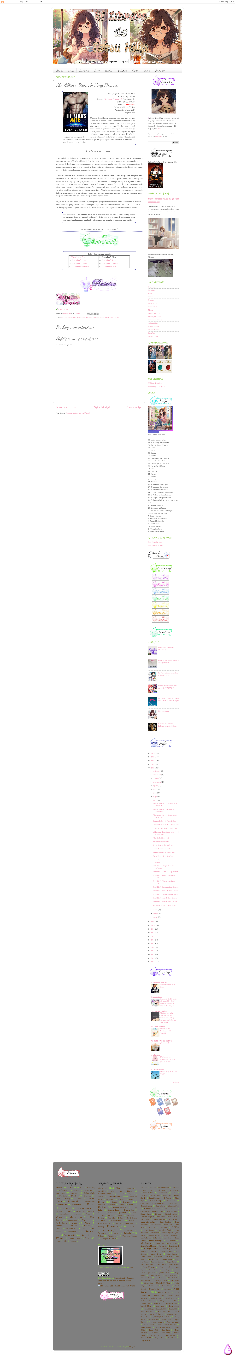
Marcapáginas (64, 1214)
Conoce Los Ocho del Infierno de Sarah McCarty (167, 724)
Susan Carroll (149, 1325)
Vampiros (112, 1235)
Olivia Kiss (163, 1292)
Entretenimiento (89, 1201)
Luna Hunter (153, 1270)
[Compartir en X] (92, 314)
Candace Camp (154, 1200)
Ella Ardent (161, 1217)
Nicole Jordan (154, 1289)
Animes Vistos (153, 323)
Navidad (101, 1218)
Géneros (147, 70)
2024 (153, 760)
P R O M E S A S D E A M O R (161, 1041)
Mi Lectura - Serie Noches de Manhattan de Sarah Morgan (168, 699)
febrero (156, 913)
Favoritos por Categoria (156, 386)
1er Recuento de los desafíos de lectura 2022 (168, 674)
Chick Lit (120, 1194)
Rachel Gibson (156, 1298)
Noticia (85, 1220)
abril (155, 800)
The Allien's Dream (79, 263)
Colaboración (87, 1190)
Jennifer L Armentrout (170, 1235)
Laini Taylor (169, 1257)
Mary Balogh (145, 1280)
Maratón (91, 1211)
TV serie (60, 1238)
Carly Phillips (145, 1203)
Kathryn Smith (151, 1248)
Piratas (131, 1221)
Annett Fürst (162, 1192)
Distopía (131, 1199)
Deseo (58, 1198)
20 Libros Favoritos (155, 383)
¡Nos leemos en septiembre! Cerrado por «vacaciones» (167, 1059)
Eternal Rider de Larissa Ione (163, 856)
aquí (159, 128)
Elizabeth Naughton (147, 1217)
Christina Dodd (173, 1206)
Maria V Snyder (160, 1278)
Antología (130, 1188)
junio (155, 793)
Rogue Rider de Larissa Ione (163, 845)
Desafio (74, 1195)
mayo (155, 796)
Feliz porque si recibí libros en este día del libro (165, 816)
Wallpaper (73, 1241)
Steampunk (130, 1230)
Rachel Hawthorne (147, 1301)
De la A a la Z (89, 1193)
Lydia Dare (151, 1273)
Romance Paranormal (113, 99)
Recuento (72, 1231)
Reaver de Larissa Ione (161, 841)
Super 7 (150, 293)
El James (158, 1214)
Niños (120, 1218)
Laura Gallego (167, 1259)
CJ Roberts (167, 1198)
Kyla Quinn (158, 1257)
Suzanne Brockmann (163, 1327)
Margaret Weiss (146, 1278)
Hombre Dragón (119, 1207)
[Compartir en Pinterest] (97, 314)
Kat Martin (162, 1246)
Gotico (121, 1205)
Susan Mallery (146, 1327)
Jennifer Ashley (154, 1235)
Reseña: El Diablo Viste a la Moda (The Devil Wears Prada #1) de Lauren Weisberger (168, 1002)
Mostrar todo (176, 1083)
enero (155, 917)
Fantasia (126, 1202)
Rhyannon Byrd (171, 1303)
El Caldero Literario (158, 1026)
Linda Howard (174, 1264)
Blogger (132, 1346)
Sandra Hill (173, 1309)
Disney (67, 1198)
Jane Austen (155, 1233)
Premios (59, 1228)
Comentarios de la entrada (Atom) (77, 413)
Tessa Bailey (165, 1333)
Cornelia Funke (157, 1211)
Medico (120, 1215)
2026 (153, 753)
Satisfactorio (69, 1235)
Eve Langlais (145, 1219)
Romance (96, 317)
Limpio (103, 1215)
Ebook (101, 1202)
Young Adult (105, 1239)
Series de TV (152, 303)
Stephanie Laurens (157, 1322)
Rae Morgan (161, 1301)
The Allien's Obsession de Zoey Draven (164, 882)
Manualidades (153, 336)
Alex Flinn (153, 1188)
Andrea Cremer (148, 1190)
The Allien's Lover (79, 260)
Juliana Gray (160, 1243)
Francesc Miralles (159, 1219)
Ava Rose (174, 1193)
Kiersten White (167, 1251)
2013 (153, 951)
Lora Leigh (165, 1267)
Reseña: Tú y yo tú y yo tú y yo (168, 1072)
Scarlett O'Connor (156, 1314)
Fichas (90, 1204)
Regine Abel (145, 1303)
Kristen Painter (171, 1254)
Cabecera (63, 1190)
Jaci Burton (150, 1230)
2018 (153, 932)
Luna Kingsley (166, 1270)
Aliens (118, 1188)
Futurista (111, 1204)
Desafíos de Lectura (155, 542)
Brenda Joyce (167, 1195)
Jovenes (122, 1212)
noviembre (157, 774)
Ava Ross (144, 1195)
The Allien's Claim (108, 266)
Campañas (76, 1190)
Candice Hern (171, 1201)
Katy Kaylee (167, 1248)
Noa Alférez (167, 1289)
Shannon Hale (172, 1314)
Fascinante (76, 1204)
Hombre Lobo (113, 1210)
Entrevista (62, 1204)
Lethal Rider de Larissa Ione (162, 849)
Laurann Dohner (157, 1262)
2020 (153, 925)
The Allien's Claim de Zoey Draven (165, 871)
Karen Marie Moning (148, 1246)
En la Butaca (152, 306)
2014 (153, 947)
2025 (153, 757)
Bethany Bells (155, 1195)
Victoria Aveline (169, 1335)
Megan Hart (148, 1283)
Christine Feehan (152, 1208)
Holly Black (168, 1225)
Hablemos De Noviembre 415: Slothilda (165, 1030)
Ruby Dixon (173, 1306)
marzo (155, 910)
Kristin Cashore (146, 1257)
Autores (135, 70)
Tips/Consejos (75, 1238)
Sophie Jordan (166, 1319)
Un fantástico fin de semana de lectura (163, 861)
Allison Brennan (163, 1188)
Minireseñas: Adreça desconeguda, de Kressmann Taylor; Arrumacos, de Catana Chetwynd (168, 1018)
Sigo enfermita (163, 711)
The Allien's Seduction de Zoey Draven (164, 876)
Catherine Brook (172, 1203)
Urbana (101, 1236)
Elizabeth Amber (171, 1214)
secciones (158, 136)
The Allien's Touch (109, 260)
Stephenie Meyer (173, 1322)
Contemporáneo (115, 1196)
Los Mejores (84, 70)
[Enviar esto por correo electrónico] (88, 314)
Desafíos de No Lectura (156, 545)
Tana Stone (166, 1330)
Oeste (103, 1220)
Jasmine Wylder (167, 1233)
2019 (153, 929)
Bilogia (129, 1191)
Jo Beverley (157, 1238)
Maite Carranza (170, 1275)
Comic (100, 1197)
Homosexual (101, 1213)
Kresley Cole (155, 1254)
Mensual (59, 1217)
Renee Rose (158, 1303)
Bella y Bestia (116, 1191)
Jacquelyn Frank (165, 1230)
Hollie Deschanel (156, 1225)
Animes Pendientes (155, 320)
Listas (68, 1211)
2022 (153, 768)
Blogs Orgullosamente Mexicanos (166, 648)
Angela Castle (160, 1190)
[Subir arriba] (228, 1349)
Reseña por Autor (154, 316)
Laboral (134, 1213)
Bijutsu (82, 1188)
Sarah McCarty (164, 1311)
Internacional (112, 1213)
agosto (155, 785)
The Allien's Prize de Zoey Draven (165, 901)
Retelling (101, 1227)
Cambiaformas (104, 1193)
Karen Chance (172, 1243)
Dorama (151, 300)
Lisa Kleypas (148, 1267)
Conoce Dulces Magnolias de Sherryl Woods (168, 661)
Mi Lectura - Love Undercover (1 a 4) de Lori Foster (166, 833)
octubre (156, 778)
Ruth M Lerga (149, 1309)
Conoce (71, 70)
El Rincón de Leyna (157, 1069)
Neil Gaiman (166, 1286)
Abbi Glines (144, 1188)
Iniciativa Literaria (84, 1208)
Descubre (151, 287)
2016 (153, 940)
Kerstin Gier (154, 1251)
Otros (74, 1222)
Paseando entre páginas (159, 1011)
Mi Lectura (122, 70)
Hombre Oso (129, 1210)
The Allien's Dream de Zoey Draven (165, 887)
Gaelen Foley (172, 1219)
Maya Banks (174, 1280)
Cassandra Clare (158, 1203)
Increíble (66, 1208)
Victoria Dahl (146, 1338)
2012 (153, 954)
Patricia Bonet (159, 1296)
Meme (88, 1214)
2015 (153, 943)
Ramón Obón (172, 1301)
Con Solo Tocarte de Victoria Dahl (165, 828)
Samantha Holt (161, 1309)
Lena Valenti (161, 1264)
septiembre (157, 782)
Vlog (65, 1241)
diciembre (157, 771)
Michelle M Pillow (163, 1283)
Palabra (87, 1223)
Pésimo (84, 1228)
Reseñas (59, 70)
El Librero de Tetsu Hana (159, 982)
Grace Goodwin (165, 1222)
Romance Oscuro (132, 1227)
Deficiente (63, 1196)
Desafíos (108, 70)
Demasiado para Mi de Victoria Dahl (166, 824)
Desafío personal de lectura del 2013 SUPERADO (167, 686)
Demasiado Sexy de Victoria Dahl (164, 821)
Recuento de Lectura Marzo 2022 (164, 905)
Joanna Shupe (167, 1238)
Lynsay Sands (163, 1272)
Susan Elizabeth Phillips (167, 1324)
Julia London (171, 1240)
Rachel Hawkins (170, 1298)
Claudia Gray (145, 1211)
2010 (153, 962)
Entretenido (71, 317)
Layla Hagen (171, 1262)
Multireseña (72, 1220)
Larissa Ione (153, 1259)
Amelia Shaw (175, 1188)
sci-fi (114, 1238)
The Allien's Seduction (80, 266)
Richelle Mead (146, 1306)
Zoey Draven (114, 317)
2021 (153, 921)
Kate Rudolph (174, 1246)
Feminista (101, 1205)
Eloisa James (172, 1217)
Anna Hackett (148, 1192)
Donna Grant (146, 1214)
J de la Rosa (152, 1227)
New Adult (111, 1218)
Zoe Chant (172, 1338)
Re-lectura (129, 1223)
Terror (115, 1233)
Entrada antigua (134, 407)
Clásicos (131, 1194)
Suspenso (102, 1233)
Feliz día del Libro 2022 (161, 838)
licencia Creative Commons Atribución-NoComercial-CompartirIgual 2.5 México (116, 1281)
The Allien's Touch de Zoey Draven (165, 890)
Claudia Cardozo (171, 1209)
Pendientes (160, 70)
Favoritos (151, 290)
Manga (150, 310)
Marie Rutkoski (172, 1278)
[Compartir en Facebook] (95, 314)
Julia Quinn (146, 1243)
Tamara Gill (153, 1330)
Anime (150, 297)
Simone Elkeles (153, 1319)
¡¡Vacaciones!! (164, 1043)
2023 (153, 764)
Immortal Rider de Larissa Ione (164, 852)
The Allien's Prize (78, 257)
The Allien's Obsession (111, 263)
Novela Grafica (61, 1223)
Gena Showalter (148, 1221)
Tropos (97, 70)
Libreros (59, 1211)
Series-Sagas (104, 317)
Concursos (60, 1193)
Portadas (87, 1226)
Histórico (102, 1207)
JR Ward (175, 1227)
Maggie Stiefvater (155, 1275)
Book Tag (151, 333)
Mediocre (77, 1214)
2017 (153, 936)
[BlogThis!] (90, 314)
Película (59, 1225)
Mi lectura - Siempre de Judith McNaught (163, 866)
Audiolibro (102, 1191)
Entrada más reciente (66, 407)
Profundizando (153, 326)
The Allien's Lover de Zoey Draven (165, 894)
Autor (70, 1187)
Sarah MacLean (146, 1311)
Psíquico (118, 1223)
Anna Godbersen (173, 1190)
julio (155, 789)
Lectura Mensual (154, 329)
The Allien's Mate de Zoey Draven (165, 898)
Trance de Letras (156, 997)
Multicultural (130, 1215)
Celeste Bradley (146, 1206)
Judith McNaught (155, 1240)
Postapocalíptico (104, 1223)
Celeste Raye (160, 1206)
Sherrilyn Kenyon (161, 1316)
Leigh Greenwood (147, 1264)
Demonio (109, 1199)
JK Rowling (163, 1227)
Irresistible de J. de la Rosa (167, 985)
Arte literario (155, 1055)
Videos (58, 1241)
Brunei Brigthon (154, 1198)
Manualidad (80, 1211)
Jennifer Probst (146, 1238)
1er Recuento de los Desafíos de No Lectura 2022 (165, 804)
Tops (87, 1238)
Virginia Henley (160, 1338)
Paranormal (81, 317)
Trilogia (127, 1233)
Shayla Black (145, 1317)
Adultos (64, 317)
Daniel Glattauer (171, 1211)
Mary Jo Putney (161, 1280)
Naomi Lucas (154, 1286)
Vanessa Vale (154, 1335)
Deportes (121, 1199)
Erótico (114, 1202)
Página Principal (101, 407)
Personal (73, 1225)
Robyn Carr (160, 1306)
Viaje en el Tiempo (129, 1236)
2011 (153, 958)
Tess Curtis (154, 1333)
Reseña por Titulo (154, 313)
